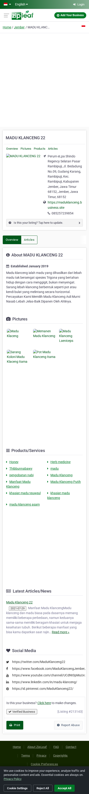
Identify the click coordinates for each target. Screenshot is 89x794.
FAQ (56, 747)
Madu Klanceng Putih (65, 482)
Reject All (43, 788)
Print (16, 725)
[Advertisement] (44, 79)
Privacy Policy (12, 779)
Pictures (26, 148)
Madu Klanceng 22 (19, 602)
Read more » (60, 632)
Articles (53, 148)
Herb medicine (60, 462)
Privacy (42, 755)
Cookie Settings (17, 788)
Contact (71, 747)
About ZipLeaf (37, 747)
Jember (19, 27)
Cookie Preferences (44, 764)
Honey (13, 462)
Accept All (64, 788)
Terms (25, 755)
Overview (12, 148)
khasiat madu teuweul (25, 493)
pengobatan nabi (21, 475)
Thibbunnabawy (20, 468)
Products (39, 148)
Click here (44, 703)
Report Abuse (70, 725)
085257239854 (62, 213)
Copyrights (60, 755)
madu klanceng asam (24, 504)
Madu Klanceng (61, 475)
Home (7, 27)
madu (54, 468)
